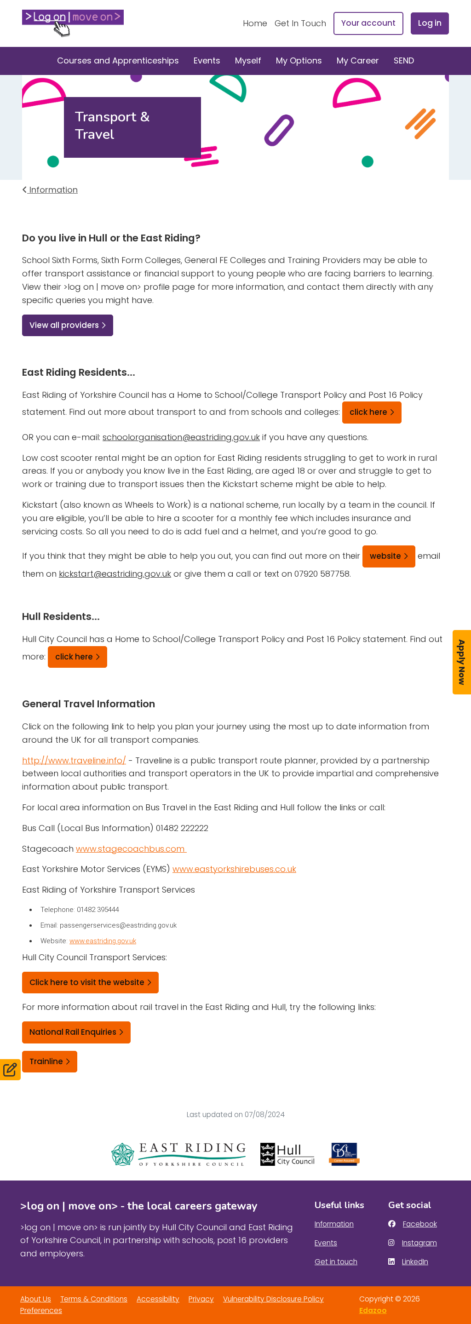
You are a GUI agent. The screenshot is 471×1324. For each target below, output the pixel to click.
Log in (430, 23)
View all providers (64, 325)
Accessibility (158, 1299)
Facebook (419, 1224)
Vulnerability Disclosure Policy (273, 1299)
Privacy (201, 1299)
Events (207, 60)
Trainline (46, 1061)
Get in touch (336, 1262)
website (385, 556)
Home (255, 23)
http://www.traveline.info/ (74, 760)
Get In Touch (300, 23)
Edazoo (373, 1310)
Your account (368, 23)
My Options (299, 60)
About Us (35, 1299)
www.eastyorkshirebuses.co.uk (234, 869)
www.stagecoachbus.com (131, 848)
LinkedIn (415, 1262)
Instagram (419, 1243)
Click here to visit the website (86, 982)
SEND (404, 60)
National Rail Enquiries (72, 1031)
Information (52, 189)
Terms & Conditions (93, 1299)
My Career (358, 60)
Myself (248, 60)
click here (368, 412)
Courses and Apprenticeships (118, 60)
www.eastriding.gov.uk (102, 941)
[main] (235, 601)
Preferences (41, 1310)
